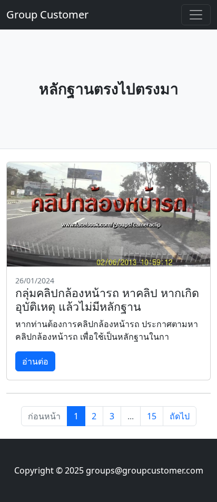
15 (151, 416)
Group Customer (47, 14)
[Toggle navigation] (196, 14)
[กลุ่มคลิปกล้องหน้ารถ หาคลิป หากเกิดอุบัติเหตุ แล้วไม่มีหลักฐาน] (108, 214)
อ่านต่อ (35, 361)
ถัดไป (180, 416)
